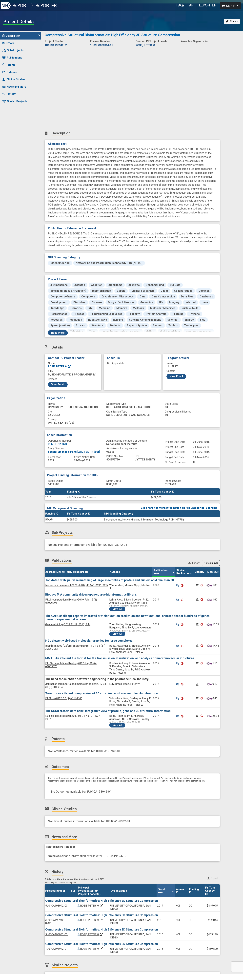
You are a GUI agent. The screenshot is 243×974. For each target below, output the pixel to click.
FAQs (180, 5)
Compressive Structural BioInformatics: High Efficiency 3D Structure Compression (101, 900)
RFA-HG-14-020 (57, 444)
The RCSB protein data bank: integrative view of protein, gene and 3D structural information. (108, 711)
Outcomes (13, 72)
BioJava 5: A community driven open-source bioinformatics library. (91, 594)
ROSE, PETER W (58, 366)
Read (57, 332)
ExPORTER (207, 5)
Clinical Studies (15, 79)
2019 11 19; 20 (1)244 (67, 624)
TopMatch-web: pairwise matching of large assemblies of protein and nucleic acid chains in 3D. (110, 580)
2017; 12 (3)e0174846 (63, 698)
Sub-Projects (15, 50)
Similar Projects (17, 101)
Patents (11, 64)
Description (13, 35)
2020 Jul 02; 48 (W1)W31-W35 (76, 585)
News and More (16, 86)
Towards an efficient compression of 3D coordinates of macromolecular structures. (102, 693)
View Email (57, 384)
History (11, 94)
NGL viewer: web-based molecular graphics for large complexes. (89, 640)
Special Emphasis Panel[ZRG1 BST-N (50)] (74, 451)
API (191, 5)
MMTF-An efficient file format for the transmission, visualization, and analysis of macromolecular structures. (120, 658)
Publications (14, 57)
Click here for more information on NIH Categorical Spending (179, 507)
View (117, 609)
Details (10, 43)
